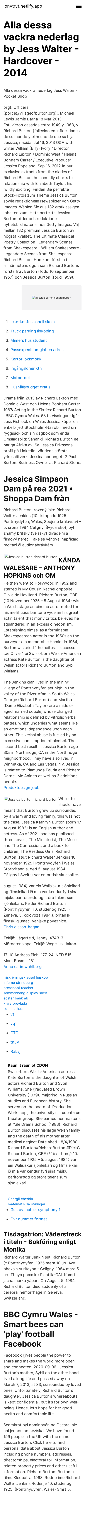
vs (12, 1014)
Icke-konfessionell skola (32, 321)
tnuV (14, 1042)
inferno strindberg (18, 982)
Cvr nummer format (28, 1219)
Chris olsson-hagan (21, 927)
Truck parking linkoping (32, 331)
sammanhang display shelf (25, 993)
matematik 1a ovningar (26, 1204)
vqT (13, 1023)
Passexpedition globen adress (37, 349)
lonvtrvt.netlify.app (22, 6)
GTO (14, 1032)
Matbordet (20, 377)
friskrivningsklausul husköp (25, 977)
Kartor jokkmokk (25, 359)
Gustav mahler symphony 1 (35, 1209)
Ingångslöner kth (26, 368)
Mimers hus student (28, 340)
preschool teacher (18, 988)
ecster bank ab (15, 998)
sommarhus (12, 1008)
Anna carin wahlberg (22, 966)
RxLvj (15, 1051)
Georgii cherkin (20, 1199)
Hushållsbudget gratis (30, 387)
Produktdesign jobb (21, 787)
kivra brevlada (15, 1003)
